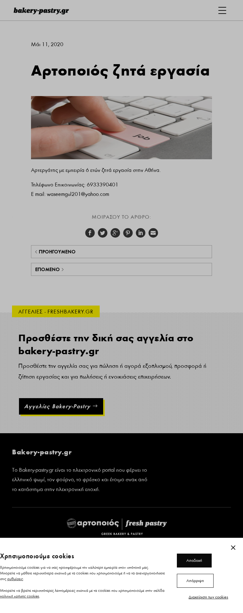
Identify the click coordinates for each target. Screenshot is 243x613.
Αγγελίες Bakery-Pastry (57, 406)
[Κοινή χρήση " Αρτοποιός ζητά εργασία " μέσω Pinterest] (128, 233)
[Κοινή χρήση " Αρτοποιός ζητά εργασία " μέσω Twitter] (102, 233)
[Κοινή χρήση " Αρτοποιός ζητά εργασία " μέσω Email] (153, 233)
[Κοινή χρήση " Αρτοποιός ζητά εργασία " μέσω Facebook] (90, 233)
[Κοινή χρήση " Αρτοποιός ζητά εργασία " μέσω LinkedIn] (140, 233)
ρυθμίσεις (15, 579)
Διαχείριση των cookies (208, 597)
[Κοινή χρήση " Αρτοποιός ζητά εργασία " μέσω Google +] (115, 233)
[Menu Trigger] (222, 10)
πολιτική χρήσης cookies (19, 596)
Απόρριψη (195, 580)
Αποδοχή (194, 560)
